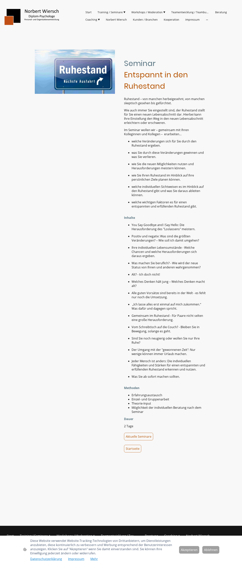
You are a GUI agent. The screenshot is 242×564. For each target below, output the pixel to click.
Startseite (133, 449)
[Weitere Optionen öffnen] (207, 19)
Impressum (76, 559)
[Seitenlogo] (33, 16)
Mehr (94, 559)
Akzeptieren (189, 550)
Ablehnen (211, 550)
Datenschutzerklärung (46, 559)
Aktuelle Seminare (138, 436)
